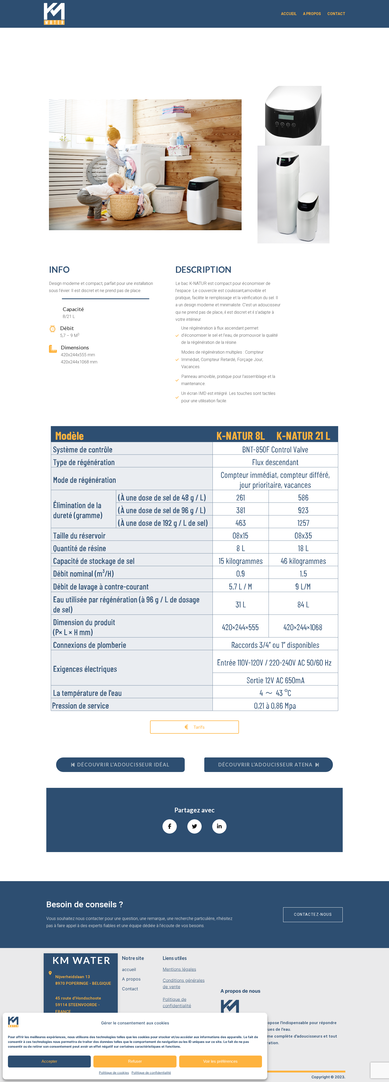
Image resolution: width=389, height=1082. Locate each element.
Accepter (49, 1061)
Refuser (135, 1061)
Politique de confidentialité (151, 1073)
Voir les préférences (220, 1061)
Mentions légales (179, 969)
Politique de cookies (114, 1073)
